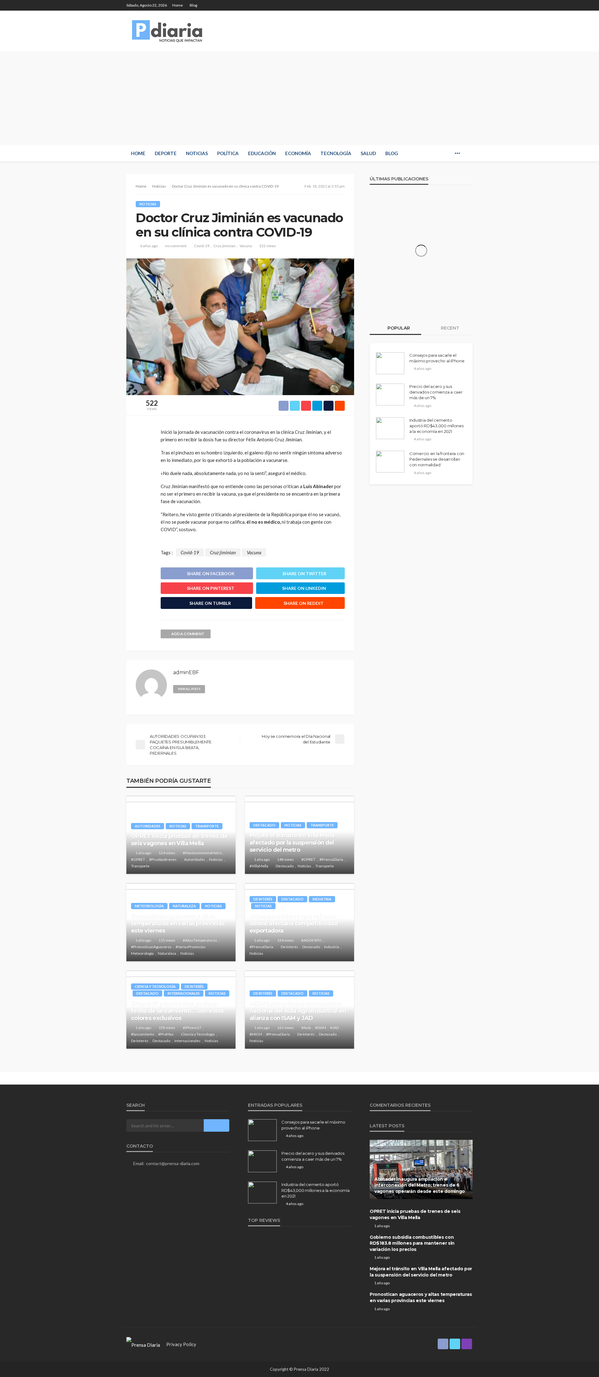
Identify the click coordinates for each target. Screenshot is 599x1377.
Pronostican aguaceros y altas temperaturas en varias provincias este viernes (178, 923)
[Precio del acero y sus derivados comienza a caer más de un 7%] (390, 394)
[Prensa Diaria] (168, 31)
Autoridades (147, 826)
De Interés (262, 899)
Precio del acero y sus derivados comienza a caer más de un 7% (436, 392)
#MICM (256, 1034)
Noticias (197, 153)
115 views (166, 940)
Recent (449, 328)
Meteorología (149, 906)
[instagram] (469, 5)
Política (228, 153)
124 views (166, 852)
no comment (176, 245)
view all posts (189, 689)
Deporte (166, 153)
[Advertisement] (299, 98)
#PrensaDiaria (331, 859)
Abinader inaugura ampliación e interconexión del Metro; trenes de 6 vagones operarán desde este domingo (419, 1185)
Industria (322, 899)
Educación (262, 153)
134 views (285, 940)
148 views (285, 859)
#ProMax (165, 1034)
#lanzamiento (142, 1034)
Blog (193, 5)
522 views (267, 245)
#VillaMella (259, 866)
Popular (398, 328)
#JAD (334, 1027)
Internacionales (184, 993)
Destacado (264, 825)
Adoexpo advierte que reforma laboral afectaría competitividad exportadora (294, 923)
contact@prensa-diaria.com (172, 1163)
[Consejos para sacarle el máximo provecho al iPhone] (390, 363)
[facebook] (452, 5)
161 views (285, 1027)
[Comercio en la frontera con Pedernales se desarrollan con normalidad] (390, 462)
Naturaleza (184, 906)
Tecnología (335, 153)
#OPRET (138, 859)
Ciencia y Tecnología (155, 986)
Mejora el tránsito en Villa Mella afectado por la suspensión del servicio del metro (292, 842)
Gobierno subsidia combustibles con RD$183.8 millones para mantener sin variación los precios (412, 1243)
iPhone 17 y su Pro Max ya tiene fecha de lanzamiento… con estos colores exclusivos (177, 1011)
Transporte (207, 826)
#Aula (306, 1027)
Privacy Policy (181, 1344)
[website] (212, 688)
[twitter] (460, 5)
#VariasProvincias (191, 946)
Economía (298, 153)
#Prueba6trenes (163, 859)
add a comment (187, 633)
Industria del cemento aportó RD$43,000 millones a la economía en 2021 (436, 426)
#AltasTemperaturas (200, 940)
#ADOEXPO (311, 940)
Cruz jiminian (224, 245)
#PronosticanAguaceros (151, 946)
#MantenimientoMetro (202, 852)
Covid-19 (201, 245)
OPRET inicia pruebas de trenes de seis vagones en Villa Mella (179, 840)
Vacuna (246, 245)
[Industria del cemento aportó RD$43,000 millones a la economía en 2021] (390, 428)
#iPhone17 (192, 1027)
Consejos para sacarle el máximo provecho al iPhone (437, 358)
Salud (368, 153)
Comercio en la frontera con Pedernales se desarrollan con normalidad (436, 459)
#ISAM (320, 1027)
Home (177, 5)
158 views (166, 1027)
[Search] (467, 153)
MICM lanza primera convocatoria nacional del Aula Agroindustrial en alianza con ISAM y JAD (298, 1011)
